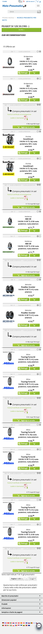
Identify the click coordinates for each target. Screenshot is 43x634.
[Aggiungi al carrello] (35, 72)
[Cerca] (39, 12)
